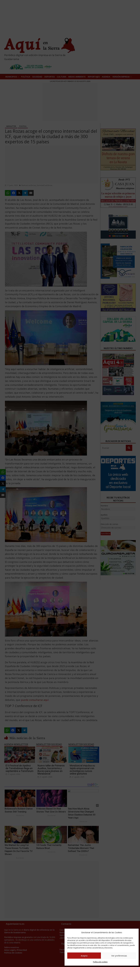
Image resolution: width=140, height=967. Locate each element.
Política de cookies (100, 962)
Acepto (84, 955)
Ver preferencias (119, 955)
